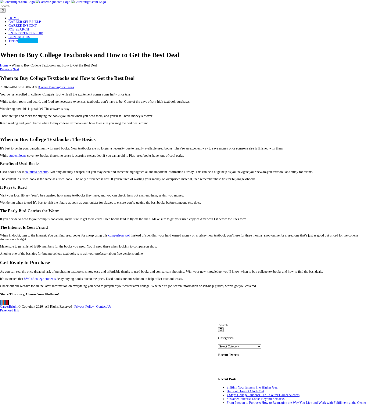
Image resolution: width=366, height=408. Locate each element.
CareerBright (8, 306)
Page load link (9, 310)
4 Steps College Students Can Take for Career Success (263, 395)
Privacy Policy (84, 306)
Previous (6, 69)
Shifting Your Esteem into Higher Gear (253, 387)
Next (15, 69)
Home (4, 65)
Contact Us (103, 306)
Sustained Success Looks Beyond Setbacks (255, 399)
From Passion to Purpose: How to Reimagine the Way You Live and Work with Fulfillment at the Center (296, 402)
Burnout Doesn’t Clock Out (245, 391)
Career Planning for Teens (56, 87)
